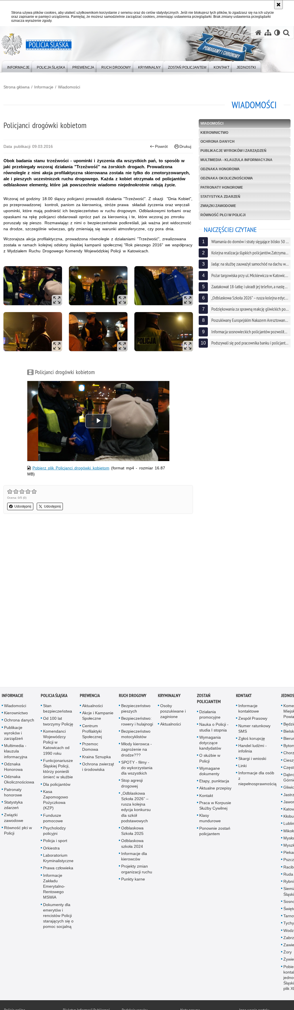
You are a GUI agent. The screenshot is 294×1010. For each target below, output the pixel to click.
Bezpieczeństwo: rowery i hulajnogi (137, 721)
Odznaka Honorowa (220, 169)
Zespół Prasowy (252, 718)
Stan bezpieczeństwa (57, 709)
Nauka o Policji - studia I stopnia (214, 727)
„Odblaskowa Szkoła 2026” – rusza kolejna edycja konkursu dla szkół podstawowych (136, 807)
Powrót (161, 146)
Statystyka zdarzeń (220, 197)
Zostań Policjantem (209, 699)
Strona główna (16, 87)
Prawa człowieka (58, 868)
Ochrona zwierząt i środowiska (98, 767)
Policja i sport (55, 841)
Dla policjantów (56, 784)
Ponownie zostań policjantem (214, 831)
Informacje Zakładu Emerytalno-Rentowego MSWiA (54, 886)
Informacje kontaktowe (248, 709)
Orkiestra (51, 848)
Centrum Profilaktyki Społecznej (92, 731)
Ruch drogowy (132, 696)
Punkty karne (133, 879)
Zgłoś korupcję (251, 738)
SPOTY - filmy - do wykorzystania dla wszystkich (136, 768)
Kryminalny (169, 696)
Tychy (288, 923)
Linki (242, 766)
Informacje (43, 87)
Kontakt (206, 795)
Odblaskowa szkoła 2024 (132, 844)
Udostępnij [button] (22, 506)
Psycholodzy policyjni (54, 831)
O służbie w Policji (209, 758)
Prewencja (90, 696)
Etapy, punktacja (214, 781)
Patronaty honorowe (221, 187)
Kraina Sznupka (96, 756)
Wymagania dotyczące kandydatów (210, 743)
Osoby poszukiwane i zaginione (173, 711)
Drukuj (185, 146)
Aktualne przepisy (215, 788)
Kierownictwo (214, 133)
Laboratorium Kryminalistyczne (58, 858)
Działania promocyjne (209, 715)
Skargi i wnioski (252, 758)
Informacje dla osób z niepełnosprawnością (257, 778)
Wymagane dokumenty (209, 771)
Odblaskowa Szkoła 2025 (132, 831)
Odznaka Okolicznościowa (226, 178)
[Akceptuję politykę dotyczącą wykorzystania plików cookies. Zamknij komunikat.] (278, 4)
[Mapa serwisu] (267, 32)
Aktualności (92, 706)
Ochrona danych (217, 142)
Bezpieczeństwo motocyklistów (135, 734)
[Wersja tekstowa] (277, 32)
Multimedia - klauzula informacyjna (236, 160)
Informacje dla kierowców (134, 857)
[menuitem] (18, 66)
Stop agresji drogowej (132, 783)
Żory (287, 952)
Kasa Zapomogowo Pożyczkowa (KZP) (55, 800)
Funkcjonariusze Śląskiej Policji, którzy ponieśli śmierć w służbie (58, 769)
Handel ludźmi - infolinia (252, 749)
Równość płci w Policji (222, 215)
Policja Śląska (54, 696)
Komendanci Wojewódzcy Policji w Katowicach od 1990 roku (56, 742)
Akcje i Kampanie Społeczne (97, 716)
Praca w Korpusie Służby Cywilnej (215, 806)
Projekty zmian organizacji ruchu (136, 869)
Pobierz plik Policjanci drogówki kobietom (70, 468)
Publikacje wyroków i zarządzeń (233, 151)
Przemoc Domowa (90, 747)
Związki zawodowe (218, 206)
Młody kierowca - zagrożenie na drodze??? (136, 749)
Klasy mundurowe (210, 818)
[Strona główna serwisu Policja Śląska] (258, 32)
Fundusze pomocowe (53, 818)
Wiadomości (69, 87)
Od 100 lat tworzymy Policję (58, 721)
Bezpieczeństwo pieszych (135, 709)
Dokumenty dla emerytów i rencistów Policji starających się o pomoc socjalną (58, 915)
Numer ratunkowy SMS (254, 728)
